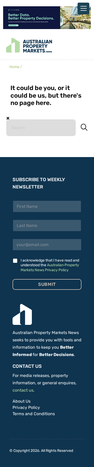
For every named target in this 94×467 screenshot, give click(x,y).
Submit (47, 284)
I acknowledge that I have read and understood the (50, 265)
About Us (22, 401)
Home (14, 67)
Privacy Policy (26, 407)
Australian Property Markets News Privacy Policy (50, 267)
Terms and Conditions (34, 413)
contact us (23, 390)
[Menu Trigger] (83, 8)
